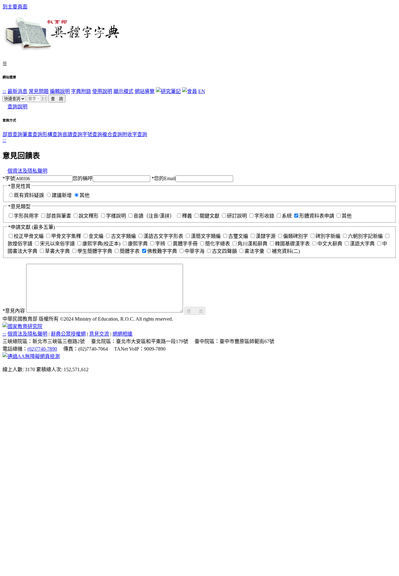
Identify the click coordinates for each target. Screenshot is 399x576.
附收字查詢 (134, 134)
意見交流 (99, 334)
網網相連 (122, 334)
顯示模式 (123, 91)
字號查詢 (92, 134)
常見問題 (39, 91)
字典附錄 (81, 91)
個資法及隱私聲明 (27, 171)
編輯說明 (60, 91)
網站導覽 (145, 91)
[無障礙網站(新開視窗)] (31, 356)
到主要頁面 (14, 6)
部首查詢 (12, 134)
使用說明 (102, 91)
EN (201, 91)
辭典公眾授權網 (68, 334)
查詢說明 (17, 106)
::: (4, 91)
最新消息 (17, 91)
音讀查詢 (72, 134)
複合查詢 (112, 134)
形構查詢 (52, 134)
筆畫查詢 (32, 134)
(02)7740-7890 (42, 349)
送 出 (195, 311)
